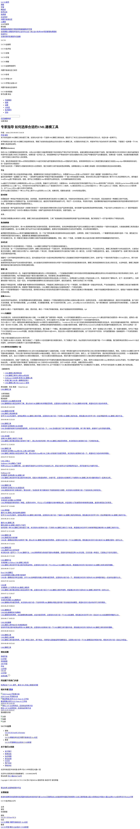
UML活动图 (5, 436)
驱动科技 (30, 797)
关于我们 (8, 751)
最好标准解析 (13, 513)
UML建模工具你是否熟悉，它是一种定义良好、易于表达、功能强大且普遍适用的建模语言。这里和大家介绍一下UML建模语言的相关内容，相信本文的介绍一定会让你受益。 (64, 640)
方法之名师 (10, 550)
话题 (6, 105)
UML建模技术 (6, 610)
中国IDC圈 (103, 797)
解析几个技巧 (13, 525)
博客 (2, 5)
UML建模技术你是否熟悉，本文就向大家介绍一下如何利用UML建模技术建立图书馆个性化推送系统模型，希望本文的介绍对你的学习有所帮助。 (54, 602)
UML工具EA (5, 461)
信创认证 (19, 32)
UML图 (3, 585)
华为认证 (25, 32)
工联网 (81, 797)
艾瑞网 (48, 797)
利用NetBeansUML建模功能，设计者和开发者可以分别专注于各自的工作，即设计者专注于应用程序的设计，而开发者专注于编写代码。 (50, 466)
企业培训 (4, 17)
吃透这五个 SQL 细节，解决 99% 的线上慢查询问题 (19, 685)
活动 (6, 112)
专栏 (15, 36)
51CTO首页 (5, 2)
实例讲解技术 (11, 600)
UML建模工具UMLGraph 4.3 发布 (17, 383)
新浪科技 (4, 797)
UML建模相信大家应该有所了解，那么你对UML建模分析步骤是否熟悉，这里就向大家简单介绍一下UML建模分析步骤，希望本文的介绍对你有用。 (55, 403)
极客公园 (87, 797)
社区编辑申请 (6, 118)
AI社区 (7, 107)
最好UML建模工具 (7, 523)
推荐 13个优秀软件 (15, 587)
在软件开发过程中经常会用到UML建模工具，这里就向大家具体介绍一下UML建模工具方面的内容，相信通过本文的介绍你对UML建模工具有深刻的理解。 (57, 627)
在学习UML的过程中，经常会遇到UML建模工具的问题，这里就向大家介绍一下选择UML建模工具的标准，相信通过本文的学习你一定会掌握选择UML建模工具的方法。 (62, 416)
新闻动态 (8, 754)
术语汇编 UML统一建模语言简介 (17, 380)
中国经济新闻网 (68, 797)
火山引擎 (129, 797)
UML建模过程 (6, 548)
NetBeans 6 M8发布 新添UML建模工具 (18, 378)
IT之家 (76, 797)
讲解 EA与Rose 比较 (15, 562)
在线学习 (4, 34)
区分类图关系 (12, 488)
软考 (14, 32)
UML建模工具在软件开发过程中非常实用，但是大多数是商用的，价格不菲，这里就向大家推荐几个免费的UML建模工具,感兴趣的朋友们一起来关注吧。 (56, 478)
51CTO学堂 (9, 742)
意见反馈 (8, 759)
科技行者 (37, 797)
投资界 (119, 797)
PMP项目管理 (45, 32)
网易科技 (17, 797)
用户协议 (8, 763)
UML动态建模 (6, 622)
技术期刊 (8, 110)
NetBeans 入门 (11, 463)
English (7, 761)
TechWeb (43, 797)
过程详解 (9, 537)
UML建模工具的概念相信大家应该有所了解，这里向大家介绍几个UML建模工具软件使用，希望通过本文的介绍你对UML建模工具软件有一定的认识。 (55, 590)
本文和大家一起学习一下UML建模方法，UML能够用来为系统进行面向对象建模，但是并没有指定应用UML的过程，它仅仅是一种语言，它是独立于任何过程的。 (59, 552)
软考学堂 (28, 29)
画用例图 (11, 500)
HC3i (17, 733)
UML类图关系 (6, 498)
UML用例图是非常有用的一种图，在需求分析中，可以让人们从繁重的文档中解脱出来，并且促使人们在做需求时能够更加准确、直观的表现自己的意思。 (57, 503)
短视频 (18, 29)
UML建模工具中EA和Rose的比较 (17, 375)
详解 (7, 637)
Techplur (22, 733)
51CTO (7, 733)
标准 (9, 413)
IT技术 (37, 32)
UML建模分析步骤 (7, 411)
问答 (9, 36)
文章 (2, 36)
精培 (15, 742)
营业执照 (4, 788)
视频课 (3, 29)
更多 (11, 689)
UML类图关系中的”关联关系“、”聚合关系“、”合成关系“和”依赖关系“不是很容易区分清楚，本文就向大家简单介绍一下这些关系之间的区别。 (51, 490)
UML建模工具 (6, 389)
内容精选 (8, 100)
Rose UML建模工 (7, 572)
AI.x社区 (34, 737)
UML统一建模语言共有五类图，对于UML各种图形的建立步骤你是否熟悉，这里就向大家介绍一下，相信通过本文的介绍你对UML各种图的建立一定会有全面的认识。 (61, 577)
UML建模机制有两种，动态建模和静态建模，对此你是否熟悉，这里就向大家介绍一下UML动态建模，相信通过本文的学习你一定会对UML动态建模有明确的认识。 (60, 615)
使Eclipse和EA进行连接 (18, 451)
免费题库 (53, 32)
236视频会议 (95, 797)
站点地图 (8, 756)
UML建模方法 (6, 560)
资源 (5, 36)
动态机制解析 (11, 612)
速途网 (60, 797)
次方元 (124, 797)
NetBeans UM (5, 473)
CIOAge (13, 733)
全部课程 (4, 32)
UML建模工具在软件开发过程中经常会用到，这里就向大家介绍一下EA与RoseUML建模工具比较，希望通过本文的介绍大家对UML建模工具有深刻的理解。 (57, 565)
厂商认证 (32, 32)
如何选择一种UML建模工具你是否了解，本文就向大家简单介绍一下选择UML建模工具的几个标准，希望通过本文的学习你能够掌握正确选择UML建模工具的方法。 (60, 527)
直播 (18, 36)
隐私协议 (8, 765)
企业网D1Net (112, 797)
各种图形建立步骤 (13, 575)
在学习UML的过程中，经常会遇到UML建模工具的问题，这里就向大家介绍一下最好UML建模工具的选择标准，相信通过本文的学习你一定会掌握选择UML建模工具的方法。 (64, 515)
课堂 (12, 36)
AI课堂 (3, 22)
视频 (6, 102)
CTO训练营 (27, 742)
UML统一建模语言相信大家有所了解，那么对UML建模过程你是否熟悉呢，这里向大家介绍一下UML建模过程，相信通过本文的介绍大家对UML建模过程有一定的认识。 (62, 540)
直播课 (22, 29)
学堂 (2, 7)
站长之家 (54, 797)
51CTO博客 (9, 737)
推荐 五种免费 (12, 475)
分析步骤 (11, 401)
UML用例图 (5, 510)
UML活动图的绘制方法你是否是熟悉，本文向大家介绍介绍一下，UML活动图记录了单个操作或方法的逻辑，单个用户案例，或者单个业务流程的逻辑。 (56, 428)
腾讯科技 (10, 797)
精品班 (3, 9)
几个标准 (11, 438)
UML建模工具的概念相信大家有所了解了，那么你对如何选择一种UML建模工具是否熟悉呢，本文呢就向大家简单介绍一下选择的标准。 (50, 441)
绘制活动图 (12, 426)
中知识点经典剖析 (14, 625)
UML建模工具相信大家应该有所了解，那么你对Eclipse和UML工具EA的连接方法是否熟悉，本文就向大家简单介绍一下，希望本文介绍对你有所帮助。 (55, 453)
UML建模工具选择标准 (13, 373)
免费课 (3, 14)
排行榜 (13, 29)
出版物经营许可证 (14, 788)
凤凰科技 (23, 797)
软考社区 (4, 12)
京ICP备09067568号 (15, 776)
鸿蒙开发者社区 (6, 19)
